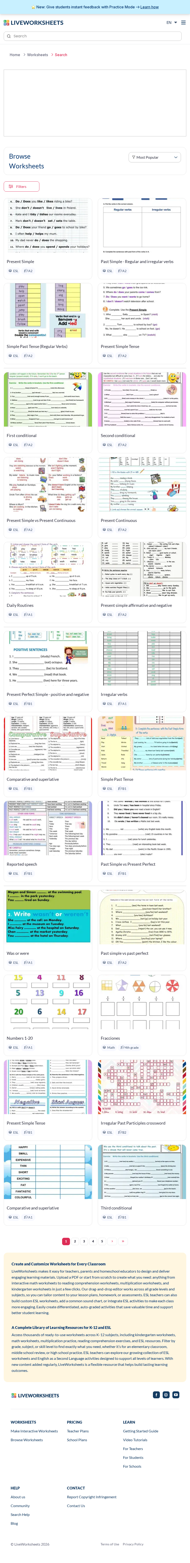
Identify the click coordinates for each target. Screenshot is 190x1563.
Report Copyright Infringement (92, 1497)
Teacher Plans (78, 1431)
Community (20, 1505)
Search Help (20, 1514)
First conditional (22, 435)
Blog (14, 1523)
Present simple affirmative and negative (136, 605)
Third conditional (116, 1207)
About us (18, 1497)
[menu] (183, 22)
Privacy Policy (133, 1544)
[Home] (33, 22)
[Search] (9, 36)
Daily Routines (20, 605)
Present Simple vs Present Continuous (41, 520)
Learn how (149, 7)
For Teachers (133, 1448)
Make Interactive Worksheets (34, 1431)
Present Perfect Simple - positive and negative (48, 694)
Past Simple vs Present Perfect (128, 864)
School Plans (77, 1440)
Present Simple (20, 261)
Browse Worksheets (27, 1440)
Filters (21, 186)
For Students (133, 1457)
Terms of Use (110, 1544)
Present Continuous (119, 520)
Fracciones (110, 1038)
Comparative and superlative (33, 779)
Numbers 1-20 (20, 1038)
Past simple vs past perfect (125, 953)
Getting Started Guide (140, 1431)
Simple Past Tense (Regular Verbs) (37, 346)
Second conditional (118, 435)
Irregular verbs (114, 694)
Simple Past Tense (117, 779)
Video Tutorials (135, 1440)
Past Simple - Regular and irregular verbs (137, 261)
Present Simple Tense (120, 346)
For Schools (132, 1466)
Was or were (18, 953)
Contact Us (76, 1505)
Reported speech (22, 864)
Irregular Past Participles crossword (133, 1123)
